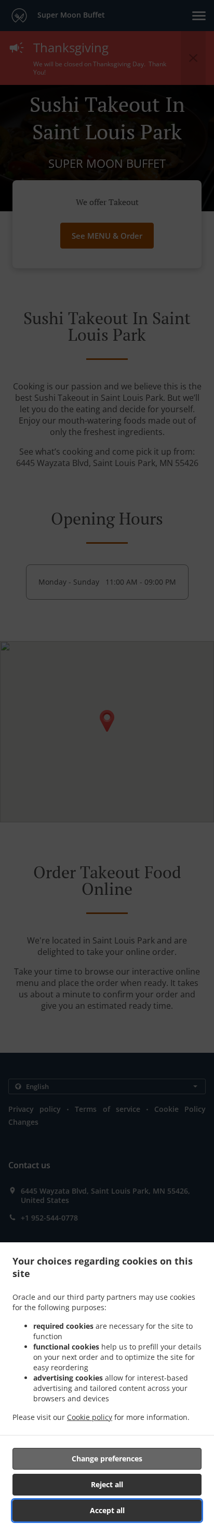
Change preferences (107, 1458)
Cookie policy (89, 1417)
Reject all (107, 1484)
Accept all (107, 1510)
